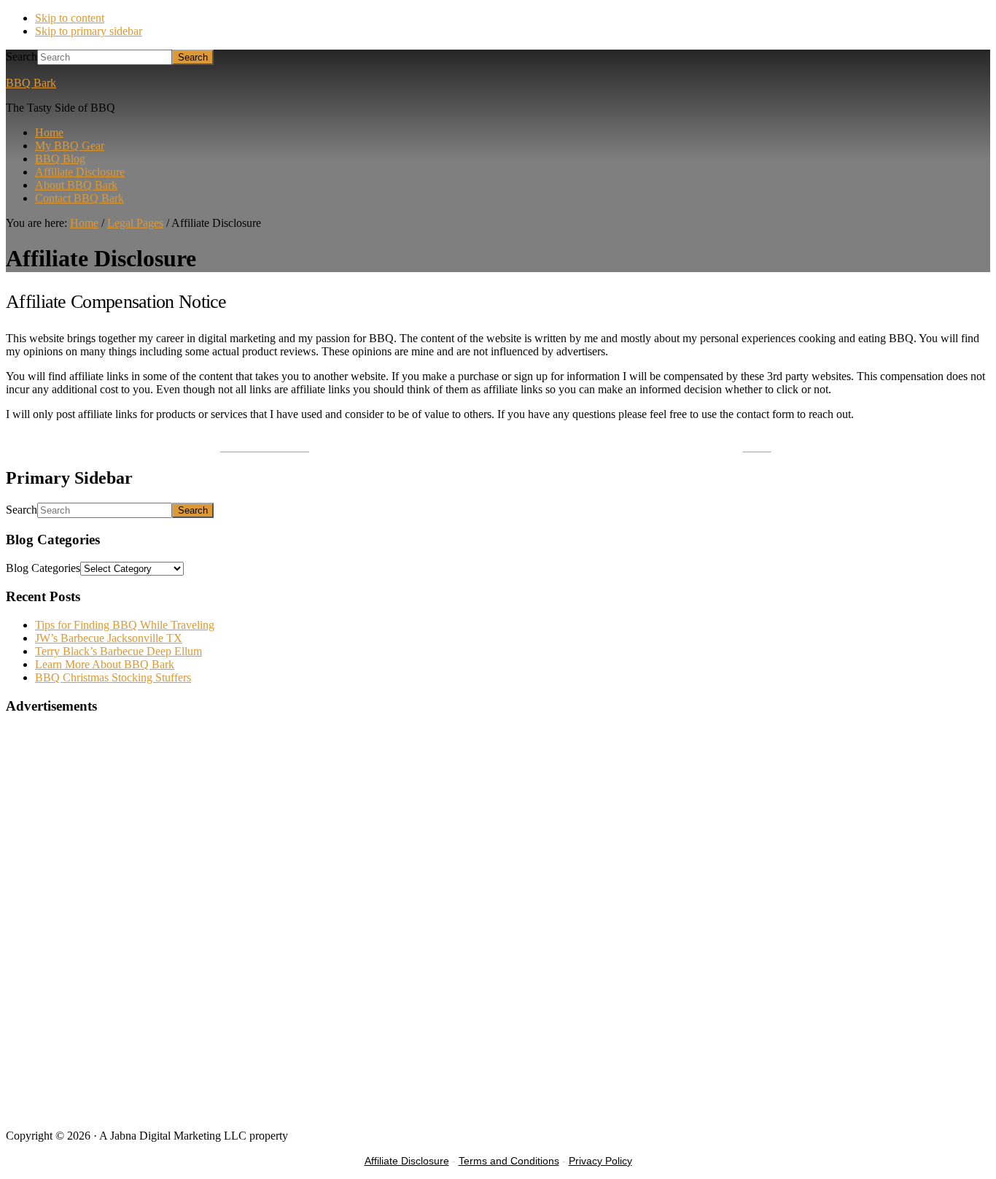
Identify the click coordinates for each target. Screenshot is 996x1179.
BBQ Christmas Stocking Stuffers (113, 677)
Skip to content (69, 18)
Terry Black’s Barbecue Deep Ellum (118, 651)
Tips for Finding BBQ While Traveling (124, 625)
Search (21, 56)
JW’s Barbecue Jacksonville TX (108, 638)
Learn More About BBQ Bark (104, 664)
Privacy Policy (600, 1161)
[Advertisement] (443, 1015)
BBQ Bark (31, 83)
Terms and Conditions (509, 1161)
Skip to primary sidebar (88, 31)
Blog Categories (43, 568)
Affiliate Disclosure (407, 1161)
